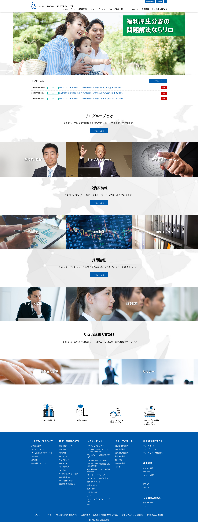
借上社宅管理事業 (121, 446)
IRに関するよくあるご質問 (68, 474)
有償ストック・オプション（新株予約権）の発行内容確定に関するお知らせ (90, 87)
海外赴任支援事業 (121, 453)
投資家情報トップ (65, 446)
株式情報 (62, 453)
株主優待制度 (64, 467)
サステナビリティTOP (95, 446)
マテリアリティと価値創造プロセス (98, 456)
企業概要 (34, 456)
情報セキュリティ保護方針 (133, 515)
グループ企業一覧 (48, 420)
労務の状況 (91, 489)
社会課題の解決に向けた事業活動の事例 (98, 470)
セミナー (146, 506)
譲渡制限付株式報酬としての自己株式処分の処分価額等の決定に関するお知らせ (92, 93)
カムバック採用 (148, 475)
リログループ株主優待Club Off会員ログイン (150, 422)
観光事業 (118, 460)
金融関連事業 (120, 463)
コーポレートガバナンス (96, 475)
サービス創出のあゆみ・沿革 (41, 453)
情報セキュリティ (93, 482)
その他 (117, 467)
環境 (89, 505)
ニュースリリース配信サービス (116, 421)
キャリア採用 (148, 468)
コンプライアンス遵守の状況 (97, 478)
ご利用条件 (85, 515)
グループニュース (149, 449)
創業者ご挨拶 (36, 446)
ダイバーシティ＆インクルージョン (98, 500)
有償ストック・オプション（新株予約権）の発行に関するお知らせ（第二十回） (92, 98)
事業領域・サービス (38, 463)
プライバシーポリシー (44, 515)
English (159, 1)
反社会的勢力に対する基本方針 (106, 515)
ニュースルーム (148, 446)
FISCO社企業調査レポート (69, 484)
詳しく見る (99, 130)
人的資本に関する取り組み (97, 460)
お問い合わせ (150, 1)
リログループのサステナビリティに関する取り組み (98, 450)
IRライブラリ (64, 460)
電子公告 (62, 470)
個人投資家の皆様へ (66, 481)
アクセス (146, 484)
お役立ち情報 (148, 503)
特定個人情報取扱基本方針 (67, 515)
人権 (89, 496)
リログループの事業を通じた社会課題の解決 (98, 465)
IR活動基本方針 (64, 477)
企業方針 (34, 460)
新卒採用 (146, 472)
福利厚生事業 (120, 456)
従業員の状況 (92, 485)
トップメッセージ (37, 449)
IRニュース (158, 81)
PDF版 (163, 87)
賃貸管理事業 (120, 449)
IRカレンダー (64, 463)
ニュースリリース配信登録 (152, 453)
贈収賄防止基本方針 (155, 515)
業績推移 (62, 449)
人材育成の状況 (93, 492)
